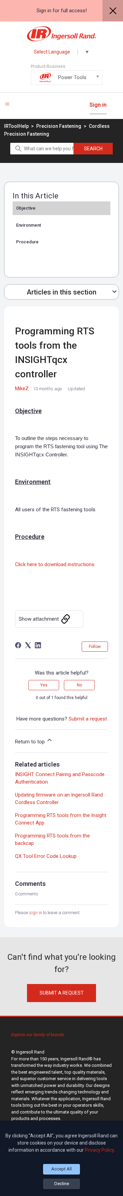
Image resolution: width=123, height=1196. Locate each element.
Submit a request (88, 719)
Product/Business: (58, 72)
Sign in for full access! (62, 10)
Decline (61, 1183)
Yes (43, 685)
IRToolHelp (16, 126)
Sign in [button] (98, 105)
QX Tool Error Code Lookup (46, 856)
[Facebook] (18, 645)
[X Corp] (28, 645)
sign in (35, 912)
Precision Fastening (59, 126)
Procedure (27, 241)
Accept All (61, 1168)
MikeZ (22, 388)
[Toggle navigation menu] (7, 104)
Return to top (30, 742)
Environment (28, 225)
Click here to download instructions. (55, 564)
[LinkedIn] (38, 645)
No (79, 685)
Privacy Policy (99, 1150)
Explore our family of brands (37, 1034)
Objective (26, 208)
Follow (95, 646)
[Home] (61, 33)
